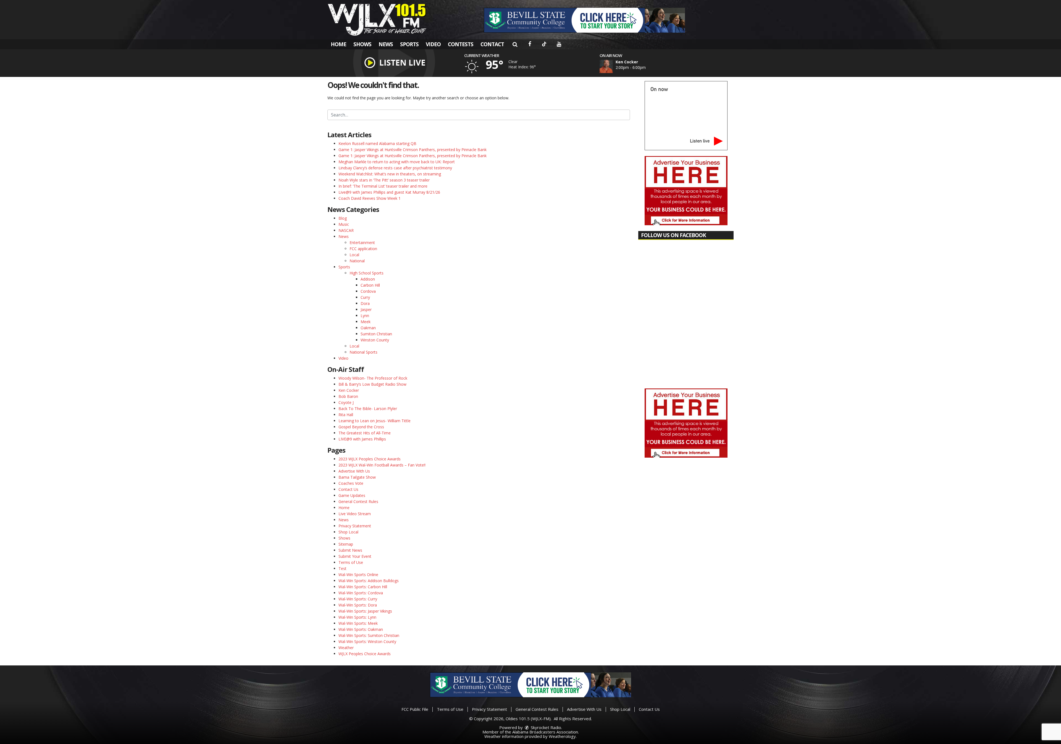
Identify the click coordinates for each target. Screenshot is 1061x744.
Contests (460, 44)
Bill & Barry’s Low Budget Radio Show (372, 384)
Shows (362, 44)
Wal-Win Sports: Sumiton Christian (368, 635)
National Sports (363, 352)
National (357, 260)
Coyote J (346, 402)
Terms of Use (350, 562)
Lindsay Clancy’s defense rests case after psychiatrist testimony (395, 167)
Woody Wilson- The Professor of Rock (372, 378)
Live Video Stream (354, 513)
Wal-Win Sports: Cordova (360, 592)
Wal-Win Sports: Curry (357, 599)
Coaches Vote (350, 483)
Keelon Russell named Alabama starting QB (377, 143)
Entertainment (362, 242)
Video (433, 44)
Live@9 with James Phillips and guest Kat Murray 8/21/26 (389, 192)
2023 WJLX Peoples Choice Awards (369, 459)
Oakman (368, 327)
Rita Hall (345, 414)
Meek (366, 321)
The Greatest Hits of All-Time (364, 432)
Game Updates (351, 495)
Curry (365, 297)
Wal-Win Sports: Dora (357, 605)
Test (342, 568)
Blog (342, 218)
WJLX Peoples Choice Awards (364, 653)
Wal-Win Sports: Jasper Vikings (365, 611)
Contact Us (348, 489)
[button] (515, 44)
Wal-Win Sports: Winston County (367, 641)
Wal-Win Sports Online (358, 574)
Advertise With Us (354, 471)
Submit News (350, 550)
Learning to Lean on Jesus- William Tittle (374, 420)
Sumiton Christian (376, 333)
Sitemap (345, 544)
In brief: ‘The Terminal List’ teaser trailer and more (382, 186)
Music (343, 224)
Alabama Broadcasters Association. (545, 732)
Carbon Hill (370, 285)
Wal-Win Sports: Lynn (357, 617)
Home (338, 44)
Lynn (365, 315)
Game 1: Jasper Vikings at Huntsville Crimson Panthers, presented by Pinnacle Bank (412, 149)
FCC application (363, 248)
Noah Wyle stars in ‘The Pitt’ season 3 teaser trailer (384, 180)
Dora (365, 303)
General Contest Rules (358, 501)
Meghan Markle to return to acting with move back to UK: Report (396, 161)
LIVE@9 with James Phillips (362, 439)
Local (354, 254)
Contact (492, 44)
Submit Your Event (354, 556)
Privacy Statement (354, 525)
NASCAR (346, 230)
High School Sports (367, 273)
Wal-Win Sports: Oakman (360, 629)
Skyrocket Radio (545, 727)
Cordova (368, 291)
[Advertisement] (584, 20)
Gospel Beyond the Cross (361, 426)
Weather (346, 647)
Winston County (375, 340)
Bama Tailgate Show (357, 477)
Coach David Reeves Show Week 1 (369, 198)
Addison (368, 279)
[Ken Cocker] (612, 66)
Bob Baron (348, 396)
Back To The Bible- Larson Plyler (367, 408)
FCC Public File (414, 709)
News (386, 44)
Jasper (366, 309)
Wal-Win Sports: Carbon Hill (362, 586)
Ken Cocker (348, 390)
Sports (409, 44)
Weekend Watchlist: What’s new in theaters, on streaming (389, 174)
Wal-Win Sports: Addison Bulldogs (368, 580)
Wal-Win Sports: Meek (358, 623)
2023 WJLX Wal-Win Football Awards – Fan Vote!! (382, 465)
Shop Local (348, 532)
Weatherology (562, 736)
